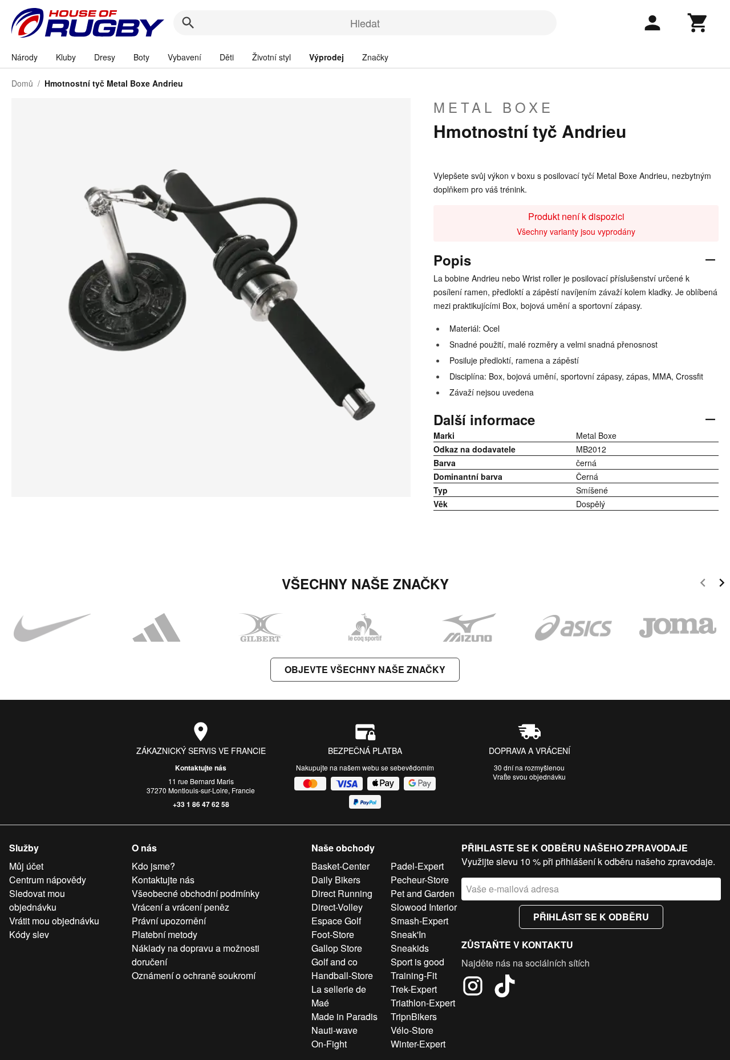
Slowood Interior (424, 907)
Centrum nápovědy (47, 879)
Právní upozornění (169, 920)
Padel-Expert (417, 866)
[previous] (703, 584)
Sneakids (410, 948)
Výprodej (326, 57)
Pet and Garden (423, 893)
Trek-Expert (414, 989)
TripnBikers (414, 1016)
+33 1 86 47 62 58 (201, 804)
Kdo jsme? (153, 866)
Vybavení (184, 57)
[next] (721, 584)
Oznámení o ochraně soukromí (194, 975)
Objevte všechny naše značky (365, 669)
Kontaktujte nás (200, 767)
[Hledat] (188, 22)
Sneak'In (408, 934)
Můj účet (26, 866)
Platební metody (164, 934)
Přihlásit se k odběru (591, 916)
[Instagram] (472, 988)
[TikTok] (504, 988)
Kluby (66, 57)
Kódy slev (29, 934)
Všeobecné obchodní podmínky (195, 893)
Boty (141, 57)
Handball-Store (342, 975)
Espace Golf (336, 920)
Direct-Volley (337, 907)
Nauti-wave (334, 1030)
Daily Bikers (335, 879)
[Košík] (698, 22)
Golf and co (334, 961)
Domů (22, 83)
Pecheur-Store (420, 879)
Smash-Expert (419, 920)
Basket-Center (340, 866)
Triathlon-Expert (423, 1002)
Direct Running (341, 893)
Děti (227, 57)
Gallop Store (336, 948)
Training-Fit (414, 975)
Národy (24, 57)
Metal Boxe (493, 107)
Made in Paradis (344, 1016)
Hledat (365, 22)
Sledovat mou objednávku (37, 900)
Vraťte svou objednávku (529, 776)
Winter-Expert (418, 1043)
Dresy (104, 57)
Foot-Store (332, 934)
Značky (375, 57)
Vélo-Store (412, 1030)
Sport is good (417, 961)
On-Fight (329, 1043)
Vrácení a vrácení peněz (180, 907)
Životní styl (271, 57)
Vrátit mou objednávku (54, 920)
